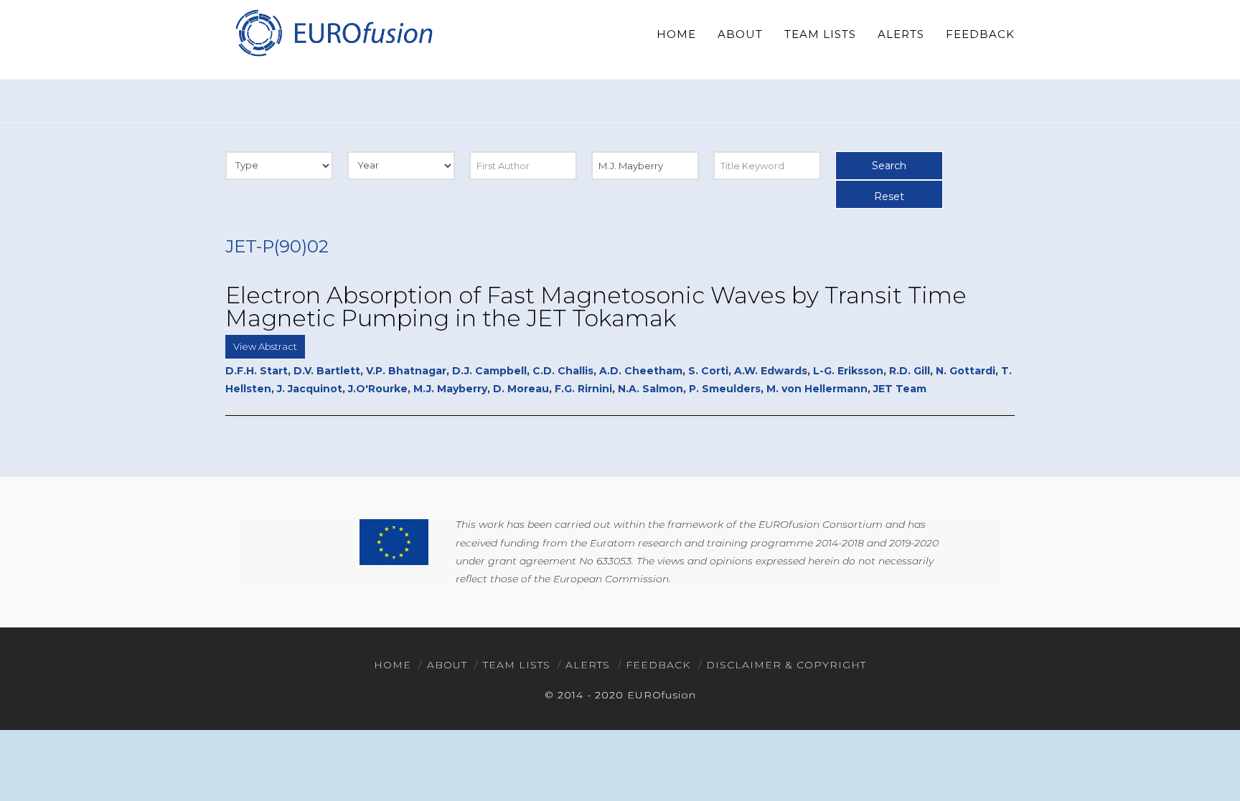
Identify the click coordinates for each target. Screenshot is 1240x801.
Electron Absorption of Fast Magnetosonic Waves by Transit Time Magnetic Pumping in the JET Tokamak (596, 306)
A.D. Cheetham (640, 370)
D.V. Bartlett (326, 370)
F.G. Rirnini (583, 388)
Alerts (587, 664)
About (447, 664)
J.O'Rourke (378, 388)
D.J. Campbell (489, 370)
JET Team (899, 388)
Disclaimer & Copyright (786, 664)
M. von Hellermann (817, 388)
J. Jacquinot (309, 388)
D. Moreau (521, 388)
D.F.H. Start (256, 370)
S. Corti (708, 370)
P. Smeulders (725, 388)
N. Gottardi (965, 370)
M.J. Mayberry (450, 388)
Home (392, 664)
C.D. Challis (562, 370)
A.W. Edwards (770, 370)
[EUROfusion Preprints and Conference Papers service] (333, 32)
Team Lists (516, 664)
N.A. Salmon (650, 388)
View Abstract (265, 346)
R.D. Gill (909, 370)
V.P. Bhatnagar (406, 370)
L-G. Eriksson (848, 370)
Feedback (658, 664)
